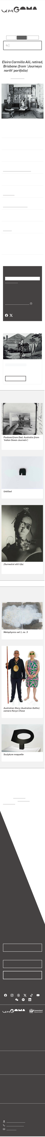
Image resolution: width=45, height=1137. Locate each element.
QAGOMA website (11, 1061)
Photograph (8, 193)
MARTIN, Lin (17, 77)
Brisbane (7, 229)
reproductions (19, 796)
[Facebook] (6, 315)
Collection (19, 18)
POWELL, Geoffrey (12, 569)
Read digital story (14, 378)
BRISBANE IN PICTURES (15, 364)
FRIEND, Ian (9, 635)
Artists (22, 28)
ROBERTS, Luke (11, 713)
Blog (26, 1058)
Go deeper (35, 28)
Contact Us (11, 1125)
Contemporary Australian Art (16, 169)
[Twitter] (11, 315)
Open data (7, 1058)
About (26, 1061)
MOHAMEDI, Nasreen (13, 494)
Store (5, 1064)
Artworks (8, 28)
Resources (33, 37)
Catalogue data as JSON (16, 303)
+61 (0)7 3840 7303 (15, 1121)
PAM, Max (8, 445)
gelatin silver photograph (14, 205)
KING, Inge (8, 757)
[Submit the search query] (5, 45)
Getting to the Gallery (15, 1118)
